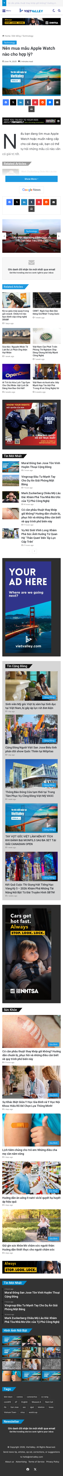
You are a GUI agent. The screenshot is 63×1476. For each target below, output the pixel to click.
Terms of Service (35, 1461)
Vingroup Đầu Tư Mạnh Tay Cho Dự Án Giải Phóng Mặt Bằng (38, 480)
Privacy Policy (52, 1461)
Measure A (36, 1402)
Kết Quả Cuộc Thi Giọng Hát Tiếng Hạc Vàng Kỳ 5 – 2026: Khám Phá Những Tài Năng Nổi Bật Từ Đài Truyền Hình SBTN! (30, 888)
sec (24, 1407)
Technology (27, 36)
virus (22, 1412)
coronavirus (32, 1397)
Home (7, 36)
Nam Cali (49, 1402)
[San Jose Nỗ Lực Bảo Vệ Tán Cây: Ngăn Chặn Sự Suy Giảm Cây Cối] (31, 1376)
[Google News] (31, 190)
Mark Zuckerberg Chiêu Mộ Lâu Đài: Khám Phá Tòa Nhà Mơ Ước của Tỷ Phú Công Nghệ (41, 497)
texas (51, 1407)
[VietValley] (31, 10)
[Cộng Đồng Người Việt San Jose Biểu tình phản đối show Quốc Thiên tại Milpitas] (51, 1352)
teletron (41, 1407)
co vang (44, 1397)
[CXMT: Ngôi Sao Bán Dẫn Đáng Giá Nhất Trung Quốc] (47, 300)
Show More (31, 179)
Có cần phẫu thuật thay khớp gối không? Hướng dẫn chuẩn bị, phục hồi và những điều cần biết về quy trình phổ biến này (31, 1055)
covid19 (7, 1402)
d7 (16, 1402)
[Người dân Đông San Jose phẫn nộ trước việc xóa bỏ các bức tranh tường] (51, 1376)
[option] (31, 236)
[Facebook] (6, 102)
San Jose (15, 1407)
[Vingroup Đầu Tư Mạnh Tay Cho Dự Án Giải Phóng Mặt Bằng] (10, 480)
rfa (5, 1407)
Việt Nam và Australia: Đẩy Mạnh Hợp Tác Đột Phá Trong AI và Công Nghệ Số (46, 385)
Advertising (21, 1461)
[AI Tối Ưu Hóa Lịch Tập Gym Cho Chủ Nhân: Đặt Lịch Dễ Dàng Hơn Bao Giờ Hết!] (16, 372)
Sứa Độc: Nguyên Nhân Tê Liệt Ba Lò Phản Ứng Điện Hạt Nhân (15, 350)
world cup (33, 1412)
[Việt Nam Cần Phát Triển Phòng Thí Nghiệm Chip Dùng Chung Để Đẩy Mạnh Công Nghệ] (47, 336)
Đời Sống (16, 36)
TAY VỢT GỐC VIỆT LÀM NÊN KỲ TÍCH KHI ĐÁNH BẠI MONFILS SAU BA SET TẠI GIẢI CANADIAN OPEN (30, 840)
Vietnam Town (10, 1412)
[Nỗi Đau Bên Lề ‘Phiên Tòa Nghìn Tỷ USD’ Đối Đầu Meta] (11, 1364)
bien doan (8, 1397)
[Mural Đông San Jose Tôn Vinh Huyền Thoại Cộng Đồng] (10, 467)
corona (20, 1397)
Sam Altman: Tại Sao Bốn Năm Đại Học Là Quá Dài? (31, 239)
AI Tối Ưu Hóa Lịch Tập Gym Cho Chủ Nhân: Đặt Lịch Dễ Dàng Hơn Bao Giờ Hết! (16, 385)
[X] (13, 102)
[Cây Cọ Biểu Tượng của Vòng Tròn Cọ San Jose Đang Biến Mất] (11, 1352)
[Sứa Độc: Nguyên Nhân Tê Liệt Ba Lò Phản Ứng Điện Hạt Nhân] (16, 336)
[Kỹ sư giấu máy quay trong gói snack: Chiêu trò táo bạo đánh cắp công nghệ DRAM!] (16, 300)
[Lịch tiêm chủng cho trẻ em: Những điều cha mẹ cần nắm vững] (11, 1376)
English (24, 1402)
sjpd (32, 1407)
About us (9, 1461)
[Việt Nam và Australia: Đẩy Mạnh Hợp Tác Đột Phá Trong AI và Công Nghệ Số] (47, 372)
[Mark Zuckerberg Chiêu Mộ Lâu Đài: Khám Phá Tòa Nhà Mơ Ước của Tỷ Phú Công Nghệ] (10, 174)
